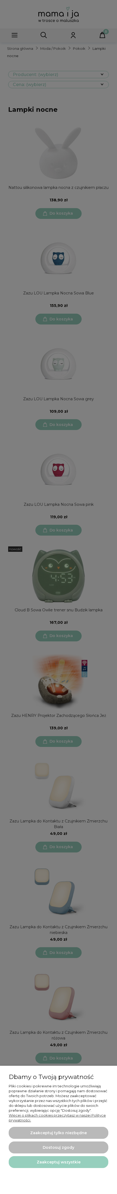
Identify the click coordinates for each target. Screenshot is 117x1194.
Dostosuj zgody (58, 1147)
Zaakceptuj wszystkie (59, 1162)
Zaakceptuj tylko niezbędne (58, 1132)
